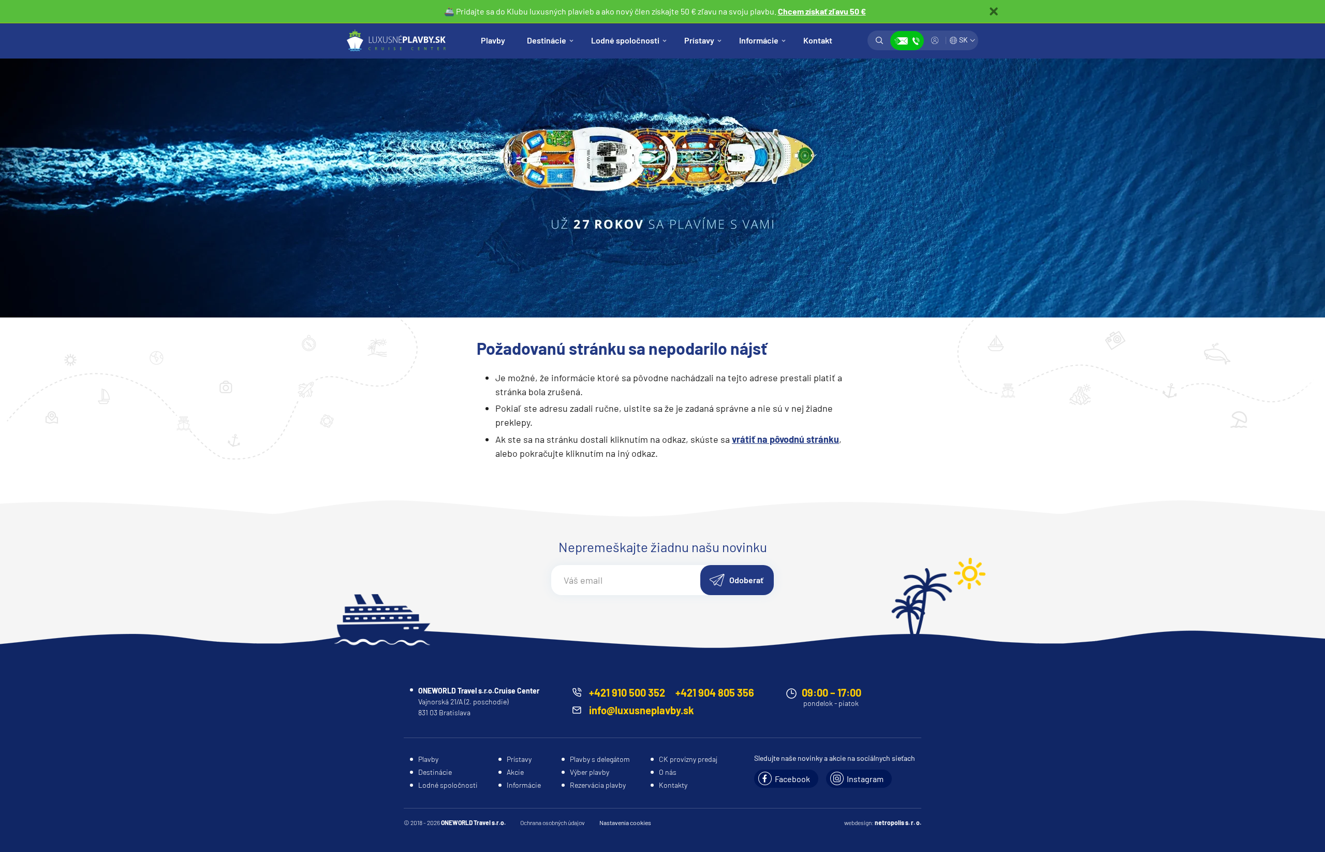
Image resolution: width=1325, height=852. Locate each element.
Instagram (865, 779)
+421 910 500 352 (627, 692)
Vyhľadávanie (879, 40)
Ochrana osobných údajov (552, 822)
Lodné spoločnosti (625, 40)
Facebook (792, 779)
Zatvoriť (994, 11)
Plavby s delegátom (600, 759)
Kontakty (673, 785)
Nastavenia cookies (625, 822)
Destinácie (546, 40)
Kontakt (817, 40)
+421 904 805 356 (714, 692)
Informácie (758, 40)
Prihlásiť (935, 40)
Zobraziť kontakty (907, 40)
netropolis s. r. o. (898, 822)
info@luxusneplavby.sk (641, 710)
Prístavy (699, 40)
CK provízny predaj (688, 759)
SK (963, 39)
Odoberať (746, 580)
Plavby (493, 40)
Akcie (515, 772)
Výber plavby (589, 772)
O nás (667, 772)
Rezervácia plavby (598, 785)
